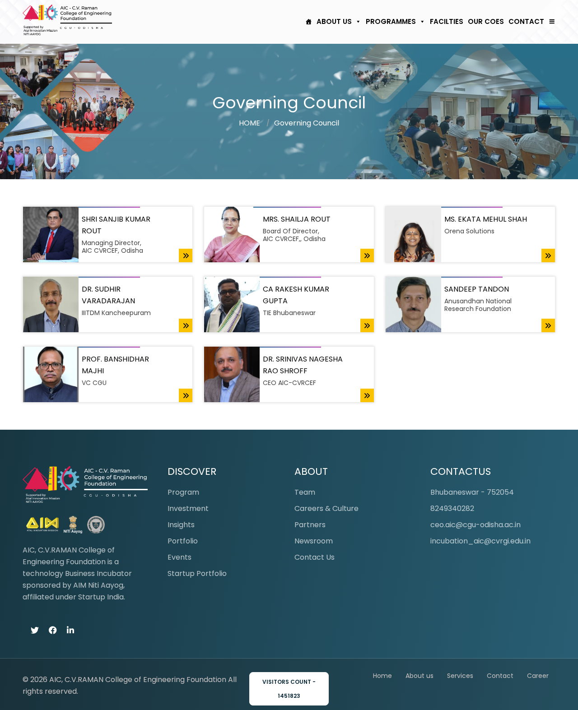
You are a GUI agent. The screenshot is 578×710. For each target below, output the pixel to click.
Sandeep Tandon (476, 289)
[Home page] (306, 22)
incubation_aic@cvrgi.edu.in (480, 541)
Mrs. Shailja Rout (297, 219)
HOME (249, 123)
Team (304, 492)
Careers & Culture (326, 508)
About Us (334, 21)
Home (382, 675)
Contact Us (314, 557)
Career (538, 675)
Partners (310, 525)
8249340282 (452, 508)
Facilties (446, 21)
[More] (549, 22)
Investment (188, 508)
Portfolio (183, 541)
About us (420, 675)
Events (179, 557)
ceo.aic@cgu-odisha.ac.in (475, 525)
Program (183, 492)
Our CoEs (486, 21)
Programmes (391, 21)
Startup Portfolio (197, 573)
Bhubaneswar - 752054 (472, 492)
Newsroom (313, 541)
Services (460, 675)
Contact (526, 21)
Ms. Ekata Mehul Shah (485, 219)
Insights (181, 525)
